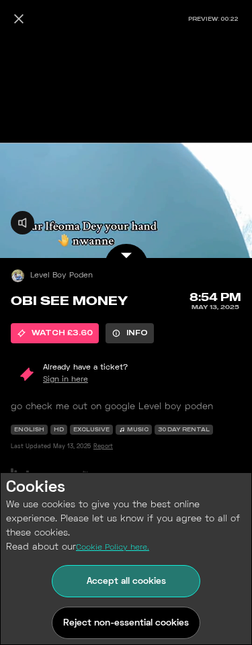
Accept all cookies (126, 581)
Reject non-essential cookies (126, 623)
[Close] (19, 19)
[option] (55, 333)
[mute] (22, 222)
